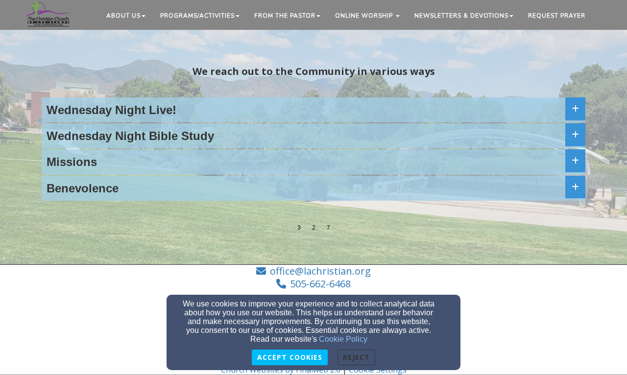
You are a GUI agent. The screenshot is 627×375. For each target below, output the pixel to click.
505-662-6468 (320, 283)
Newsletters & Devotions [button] (461, 16)
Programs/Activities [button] (197, 16)
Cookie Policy (343, 339)
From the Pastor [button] (284, 16)
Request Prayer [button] (556, 16)
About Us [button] (123, 16)
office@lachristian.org (320, 271)
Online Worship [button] (365, 16)
